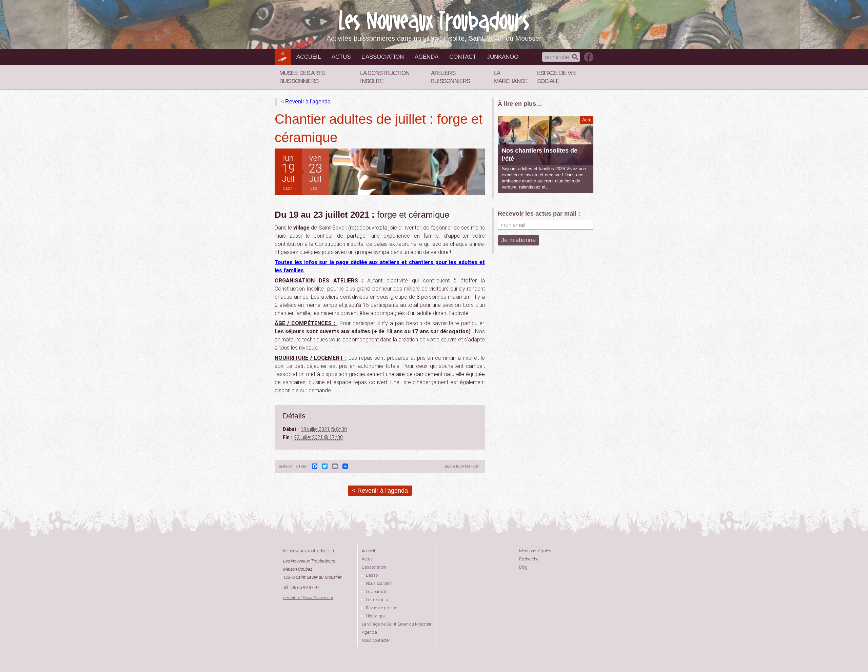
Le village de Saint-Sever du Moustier (397, 624)
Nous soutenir (379, 583)
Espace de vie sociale (556, 77)
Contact (462, 57)
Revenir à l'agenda (308, 101)
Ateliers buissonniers (450, 77)
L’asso (372, 575)
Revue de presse (381, 607)
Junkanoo (502, 57)
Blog (523, 567)
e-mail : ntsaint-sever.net (308, 597)
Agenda (426, 57)
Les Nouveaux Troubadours (434, 21)
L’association (382, 57)
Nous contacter (376, 640)
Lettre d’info (377, 599)
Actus (341, 57)
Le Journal (376, 591)
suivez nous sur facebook (588, 57)
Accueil (308, 57)
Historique (376, 615)
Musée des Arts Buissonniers (301, 77)
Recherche (528, 558)
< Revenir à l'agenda (380, 490)
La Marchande (511, 77)
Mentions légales (535, 550)
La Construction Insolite (384, 77)
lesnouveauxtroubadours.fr (309, 550)
